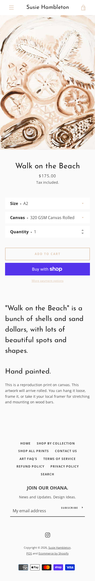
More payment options (48, 280)
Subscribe (69, 507)
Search (47, 474)
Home (25, 443)
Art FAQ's (28, 459)
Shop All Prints (33, 451)
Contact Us (66, 451)
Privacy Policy (64, 466)
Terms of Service (59, 459)
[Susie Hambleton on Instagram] (47, 534)
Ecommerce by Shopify (54, 553)
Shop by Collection (56, 443)
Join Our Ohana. (47, 488)
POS (29, 553)
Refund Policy (30, 466)
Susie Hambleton (47, 7)
